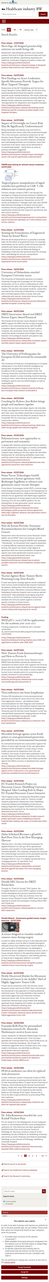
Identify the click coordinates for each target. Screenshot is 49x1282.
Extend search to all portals (15, 1164)
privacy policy (9, 1262)
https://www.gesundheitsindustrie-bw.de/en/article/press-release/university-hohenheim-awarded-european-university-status (23, 301)
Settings (25, 1278)
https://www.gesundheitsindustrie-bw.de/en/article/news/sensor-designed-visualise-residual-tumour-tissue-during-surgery (22, 962)
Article (5, 1216)
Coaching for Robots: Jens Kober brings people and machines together (23, 403)
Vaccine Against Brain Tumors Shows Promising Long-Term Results (21, 578)
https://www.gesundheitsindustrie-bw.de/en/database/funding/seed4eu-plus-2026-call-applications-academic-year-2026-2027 (23, 639)
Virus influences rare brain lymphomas (22, 692)
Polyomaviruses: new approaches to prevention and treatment (20, 440)
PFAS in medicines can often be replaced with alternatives (23, 1073)
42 (43, 1156)
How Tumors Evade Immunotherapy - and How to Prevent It (22, 655)
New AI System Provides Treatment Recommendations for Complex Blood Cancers (22, 529)
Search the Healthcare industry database (20, 1170)
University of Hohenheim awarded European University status (20, 274)
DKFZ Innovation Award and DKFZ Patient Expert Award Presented (21, 316)
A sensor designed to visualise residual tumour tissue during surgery (22, 936)
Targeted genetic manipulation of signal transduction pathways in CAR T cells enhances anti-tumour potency (23, 186)
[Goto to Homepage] (23, 9)
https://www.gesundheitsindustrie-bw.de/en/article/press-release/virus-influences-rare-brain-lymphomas (23, 720)
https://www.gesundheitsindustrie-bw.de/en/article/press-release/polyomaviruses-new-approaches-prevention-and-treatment (23, 462)
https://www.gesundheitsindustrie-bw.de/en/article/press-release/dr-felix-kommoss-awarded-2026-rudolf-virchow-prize (22, 1146)
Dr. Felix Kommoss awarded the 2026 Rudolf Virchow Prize (21, 1117)
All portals (9, 1204)
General (5, 1212)
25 (9, 30)
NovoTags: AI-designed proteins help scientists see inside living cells (21, 48)
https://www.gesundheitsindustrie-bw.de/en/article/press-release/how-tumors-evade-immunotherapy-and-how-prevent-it (22, 679)
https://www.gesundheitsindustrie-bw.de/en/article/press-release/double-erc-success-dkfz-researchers (22, 907)
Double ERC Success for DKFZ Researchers (18, 883)
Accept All (24, 1272)
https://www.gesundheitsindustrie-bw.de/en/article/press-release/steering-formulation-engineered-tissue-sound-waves (23, 259)
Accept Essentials (24, 1267)
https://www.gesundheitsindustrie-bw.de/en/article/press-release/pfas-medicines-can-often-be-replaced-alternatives (22, 1102)
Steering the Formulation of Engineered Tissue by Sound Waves (23, 235)
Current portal (11, 1201)
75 (21, 30)
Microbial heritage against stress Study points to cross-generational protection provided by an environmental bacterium (24, 737)
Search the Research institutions (17, 1176)
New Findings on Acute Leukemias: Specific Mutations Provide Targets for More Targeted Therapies (22, 81)
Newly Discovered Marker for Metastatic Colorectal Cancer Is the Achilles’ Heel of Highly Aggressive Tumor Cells (23, 979)
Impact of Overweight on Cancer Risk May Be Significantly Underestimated (22, 125)
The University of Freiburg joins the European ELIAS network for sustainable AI (24, 357)
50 (15, 30)
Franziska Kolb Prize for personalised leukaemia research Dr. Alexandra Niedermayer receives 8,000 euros (21, 1029)
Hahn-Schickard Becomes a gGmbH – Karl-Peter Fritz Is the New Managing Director (22, 837)
